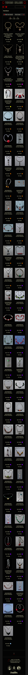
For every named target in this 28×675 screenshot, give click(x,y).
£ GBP (10, 18)
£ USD (14, 18)
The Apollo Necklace (8, 57)
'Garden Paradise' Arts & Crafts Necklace (8, 80)
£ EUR (17, 18)
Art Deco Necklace (20, 101)
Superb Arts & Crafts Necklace (19, 58)
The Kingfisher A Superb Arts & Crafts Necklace (8, 35)
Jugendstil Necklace (20, 80)
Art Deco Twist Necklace (8, 572)
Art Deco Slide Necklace (8, 102)
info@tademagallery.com (15, 661)
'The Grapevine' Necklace (20, 35)
